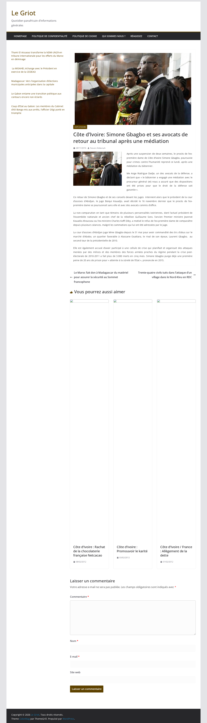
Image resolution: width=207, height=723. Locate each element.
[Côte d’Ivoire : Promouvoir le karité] (133, 301)
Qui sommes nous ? (113, 36)
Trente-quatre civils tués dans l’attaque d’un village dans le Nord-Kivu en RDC (165, 275)
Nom (74, 641)
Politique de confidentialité (49, 36)
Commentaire (79, 596)
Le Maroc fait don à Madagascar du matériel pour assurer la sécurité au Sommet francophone (101, 277)
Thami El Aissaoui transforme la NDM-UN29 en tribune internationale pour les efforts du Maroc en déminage (37, 56)
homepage (20, 36)
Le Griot (23, 12)
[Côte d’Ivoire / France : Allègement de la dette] (176, 301)
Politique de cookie (84, 36)
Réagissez (136, 36)
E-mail (75, 656)
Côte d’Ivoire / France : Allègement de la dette (176, 551)
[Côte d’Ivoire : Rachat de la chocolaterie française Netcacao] (89, 301)
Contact (152, 36)
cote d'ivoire (80, 127)
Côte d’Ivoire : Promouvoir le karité (132, 549)
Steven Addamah (97, 148)
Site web (75, 672)
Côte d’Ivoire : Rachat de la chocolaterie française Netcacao (89, 551)
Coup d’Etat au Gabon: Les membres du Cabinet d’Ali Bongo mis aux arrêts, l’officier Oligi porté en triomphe (38, 109)
